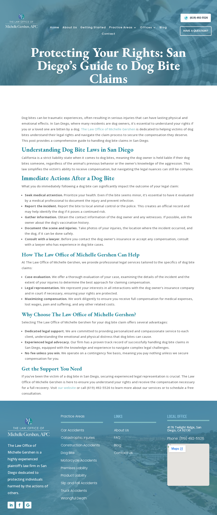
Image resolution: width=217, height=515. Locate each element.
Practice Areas (120, 27)
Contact (108, 34)
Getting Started (93, 27)
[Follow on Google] (28, 505)
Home (54, 27)
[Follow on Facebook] (19, 505)
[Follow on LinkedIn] (11, 505)
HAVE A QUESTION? (195, 30)
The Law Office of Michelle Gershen (108, 129)
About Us (70, 27)
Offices (146, 27)
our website (67, 388)
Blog (163, 27)
